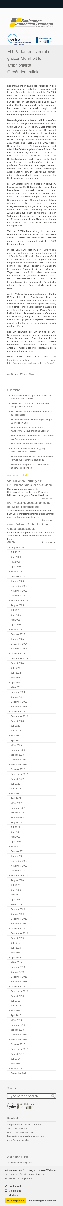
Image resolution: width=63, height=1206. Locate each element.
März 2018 (16, 1020)
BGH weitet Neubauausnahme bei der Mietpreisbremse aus (30, 405)
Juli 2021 (15, 827)
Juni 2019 (16, 947)
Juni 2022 (16, 788)
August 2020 (17, 880)
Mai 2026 (15, 562)
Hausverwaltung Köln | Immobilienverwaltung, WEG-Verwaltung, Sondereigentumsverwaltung (31, 21)
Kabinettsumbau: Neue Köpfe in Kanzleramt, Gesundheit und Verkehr (30, 429)
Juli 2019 (15, 943)
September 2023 (19, 716)
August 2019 (17, 938)
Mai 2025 (15, 619)
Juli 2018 (15, 1001)
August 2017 (17, 1054)
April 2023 (16, 740)
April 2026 (16, 566)
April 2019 (16, 957)
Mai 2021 (15, 837)
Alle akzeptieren (15, 1200)
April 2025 (16, 624)
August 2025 (17, 605)
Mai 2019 (15, 952)
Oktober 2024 (18, 653)
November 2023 (19, 706)
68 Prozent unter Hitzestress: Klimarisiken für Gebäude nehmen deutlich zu (32, 458)
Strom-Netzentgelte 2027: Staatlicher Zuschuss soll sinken (30, 466)
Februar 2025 (18, 634)
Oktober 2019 (18, 928)
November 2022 (19, 764)
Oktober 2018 (18, 986)
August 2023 (17, 721)
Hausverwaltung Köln (21, 1162)
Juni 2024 (16, 673)
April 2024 (16, 682)
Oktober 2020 (18, 870)
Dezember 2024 (19, 644)
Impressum (27, 1178)
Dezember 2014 (19, 1073)
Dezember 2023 (19, 701)
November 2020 (19, 865)
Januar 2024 (17, 697)
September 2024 (19, 658)
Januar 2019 (17, 972)
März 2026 (16, 571)
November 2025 (19, 590)
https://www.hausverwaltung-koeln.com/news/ (30, 363)
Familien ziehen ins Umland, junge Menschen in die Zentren (28, 450)
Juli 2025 (15, 610)
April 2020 (16, 899)
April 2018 (16, 1015)
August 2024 (17, 663)
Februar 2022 (18, 808)
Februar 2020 (18, 909)
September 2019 (19, 933)
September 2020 (19, 875)
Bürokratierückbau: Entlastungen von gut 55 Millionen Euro (31, 421)
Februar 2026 (18, 576)
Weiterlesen (12, 1178)
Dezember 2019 (19, 919)
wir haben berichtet (27, 92)
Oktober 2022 (18, 769)
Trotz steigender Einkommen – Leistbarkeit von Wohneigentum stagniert (33, 437)
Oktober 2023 (18, 711)
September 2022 (19, 774)
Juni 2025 (16, 615)
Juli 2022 (15, 783)
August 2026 (17, 547)
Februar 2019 (18, 967)
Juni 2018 (16, 1005)
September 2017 (19, 1049)
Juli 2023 (15, 726)
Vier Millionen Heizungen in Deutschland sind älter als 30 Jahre (31, 397)
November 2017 (19, 1039)
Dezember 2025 (19, 586)
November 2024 (19, 648)
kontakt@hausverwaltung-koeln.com (25, 1136)
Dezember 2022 (19, 759)
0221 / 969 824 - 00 (22, 1128)
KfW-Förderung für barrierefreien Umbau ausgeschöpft (32, 413)
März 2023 (16, 745)
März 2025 (16, 629)
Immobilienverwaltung (18, 360)
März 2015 (16, 1068)
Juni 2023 (16, 730)
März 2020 (16, 904)
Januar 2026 (17, 581)
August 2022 (17, 779)
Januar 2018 (17, 1029)
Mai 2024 (15, 677)
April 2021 (16, 841)
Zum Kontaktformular (18, 1140)
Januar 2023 (17, 755)
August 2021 (17, 822)
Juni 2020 (16, 890)
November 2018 (19, 981)
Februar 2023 (18, 750)
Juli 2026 (15, 552)
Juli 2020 (15, 885)
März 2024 (16, 687)
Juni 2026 (16, 557)
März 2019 (16, 962)
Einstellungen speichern (42, 1200)
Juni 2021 (16, 832)
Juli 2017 (15, 1058)
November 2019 (19, 923)
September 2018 (19, 991)
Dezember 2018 (19, 976)
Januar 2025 (17, 639)
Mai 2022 (15, 793)
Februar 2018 (18, 1025)
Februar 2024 (18, 692)
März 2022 (16, 803)
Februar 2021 (18, 851)
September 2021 (19, 817)
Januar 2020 (17, 914)
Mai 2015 (15, 1063)
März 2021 (16, 846)
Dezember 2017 (19, 1034)
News (31, 374)
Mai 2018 (15, 1010)
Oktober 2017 (18, 1044)
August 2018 (17, 996)
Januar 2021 (17, 856)
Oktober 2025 (18, 595)
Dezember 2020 (19, 861)
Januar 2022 (17, 812)
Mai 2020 (15, 894)
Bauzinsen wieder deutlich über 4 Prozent (32, 443)
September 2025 (19, 600)
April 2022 (16, 798)
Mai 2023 (15, 735)
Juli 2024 (15, 668)
